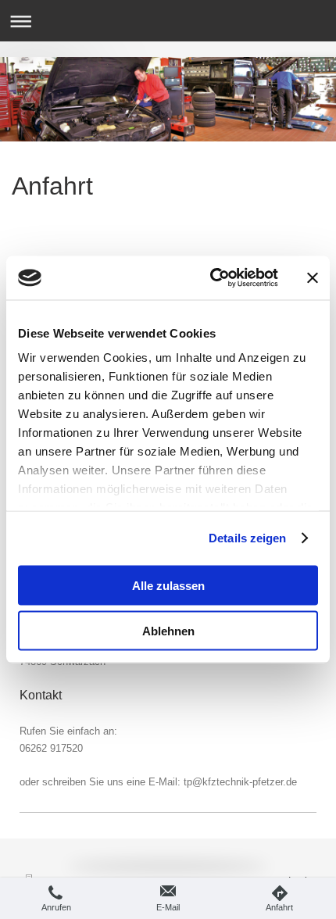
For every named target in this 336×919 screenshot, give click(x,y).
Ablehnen (168, 631)
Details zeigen (247, 538)
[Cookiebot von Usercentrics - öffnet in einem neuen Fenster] (211, 278)
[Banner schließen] (312, 277)
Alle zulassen (168, 585)
